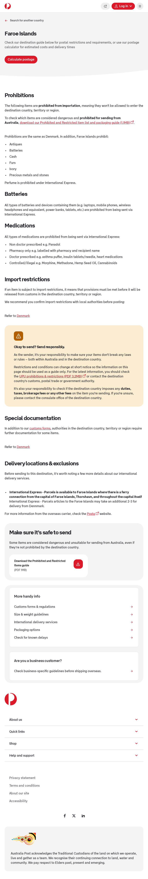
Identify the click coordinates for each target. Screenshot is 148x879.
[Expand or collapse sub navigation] (136, 719)
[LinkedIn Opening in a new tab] (83, 816)
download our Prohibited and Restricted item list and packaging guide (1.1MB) (75, 122)
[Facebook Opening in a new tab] (65, 816)
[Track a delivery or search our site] (105, 6)
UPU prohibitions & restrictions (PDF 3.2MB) (50, 376)
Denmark (23, 315)
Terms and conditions (24, 785)
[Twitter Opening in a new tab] (74, 816)
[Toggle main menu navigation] (139, 6)
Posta (91, 513)
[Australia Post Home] (8, 6)
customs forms (39, 428)
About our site (19, 793)
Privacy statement (22, 778)
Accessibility (18, 801)
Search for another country (27, 20)
